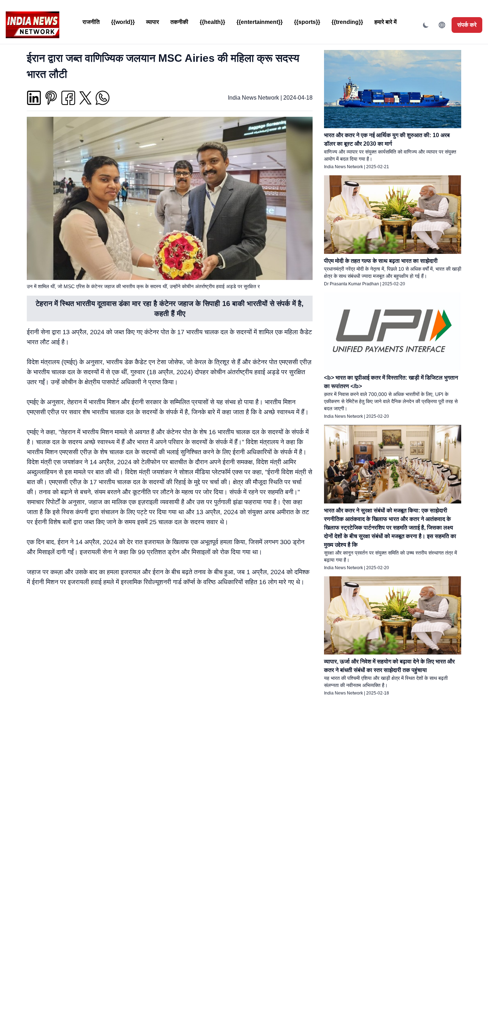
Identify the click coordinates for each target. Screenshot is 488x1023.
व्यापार (152, 22)
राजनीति (91, 22)
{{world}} (123, 22)
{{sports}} (307, 22)
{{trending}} (347, 22)
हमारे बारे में (385, 22)
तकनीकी (179, 22)
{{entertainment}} (259, 22)
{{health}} (212, 22)
